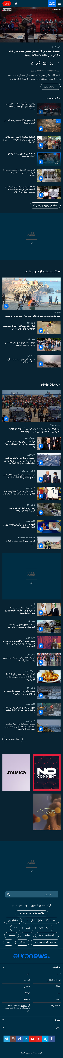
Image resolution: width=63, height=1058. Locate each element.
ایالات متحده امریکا (27, 471)
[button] (45, 205)
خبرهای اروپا (55, 425)
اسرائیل (22, 942)
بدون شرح (56, 312)
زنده (7, 3)
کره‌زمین (26, 980)
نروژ (8, 942)
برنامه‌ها (27, 999)
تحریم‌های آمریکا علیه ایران (45, 942)
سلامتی (27, 935)
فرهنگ (27, 993)
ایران (33, 604)
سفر (59, 993)
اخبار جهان (30, 488)
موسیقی (11, 935)
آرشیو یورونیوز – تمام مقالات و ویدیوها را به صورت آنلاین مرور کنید (17, 1008)
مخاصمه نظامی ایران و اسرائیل (31, 913)
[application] (31, 24)
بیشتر (58, 1028)
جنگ (15, 928)
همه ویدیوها (14, 739)
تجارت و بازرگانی (54, 980)
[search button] (8, 894)
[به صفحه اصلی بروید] (52, 3)
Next (58, 986)
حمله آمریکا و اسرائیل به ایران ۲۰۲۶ (41, 920)
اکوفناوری (31, 454)
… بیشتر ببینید (50, 86)
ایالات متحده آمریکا (47, 935)
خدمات (58, 1020)
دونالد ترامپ (44, 928)
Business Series (26, 538)
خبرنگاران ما (56, 1005)
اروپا (59, 974)
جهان (28, 974)
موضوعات (56, 967)
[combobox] (31, 894)
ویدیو (58, 999)
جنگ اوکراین (13, 920)
